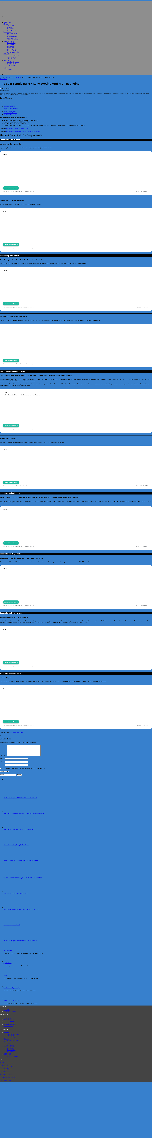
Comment (3, 755)
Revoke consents (8, 1026)
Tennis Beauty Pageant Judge (12, 988)
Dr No (5, 975)
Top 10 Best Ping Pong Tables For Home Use (19, 829)
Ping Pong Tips (11, 65)
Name (2, 758)
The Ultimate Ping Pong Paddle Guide (16, 845)
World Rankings (11, 38)
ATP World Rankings (6, 1063)
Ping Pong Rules (11, 63)
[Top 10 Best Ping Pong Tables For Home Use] (13, 827)
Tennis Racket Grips (12, 51)
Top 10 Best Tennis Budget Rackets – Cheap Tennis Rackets (23, 131)
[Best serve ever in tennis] (13, 923)
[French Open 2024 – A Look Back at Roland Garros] (13, 858)
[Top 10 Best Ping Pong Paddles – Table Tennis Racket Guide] (13, 811)
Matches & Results (12, 33)
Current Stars (10, 25)
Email (2, 761)
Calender (9, 35)
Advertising (7, 1010)
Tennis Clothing (11, 49)
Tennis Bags (10, 47)
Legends (9, 27)
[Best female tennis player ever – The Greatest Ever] (13, 907)
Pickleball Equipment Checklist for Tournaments (20, 798)
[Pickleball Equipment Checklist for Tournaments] (13, 796)
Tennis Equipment (9, 41)
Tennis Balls (10, 44)
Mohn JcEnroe (8, 950)
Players (6, 24)
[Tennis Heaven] (11, 13)
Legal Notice (7, 1018)
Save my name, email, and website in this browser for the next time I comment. (24, 768)
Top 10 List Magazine (6, 1074)
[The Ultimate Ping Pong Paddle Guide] (13, 843)
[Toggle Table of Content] (1, 102)
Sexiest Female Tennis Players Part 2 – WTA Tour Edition (23, 878)
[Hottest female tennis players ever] (13, 891)
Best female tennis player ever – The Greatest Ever (21, 909)
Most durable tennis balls (10, 114)
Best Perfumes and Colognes (8, 1077)
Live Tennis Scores (5, 1080)
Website (2, 765)
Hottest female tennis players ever (16, 894)
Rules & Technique (12, 39)
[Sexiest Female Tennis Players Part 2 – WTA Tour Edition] (13, 876)
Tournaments (7, 32)
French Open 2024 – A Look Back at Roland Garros (21, 861)
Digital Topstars (4, 1071)
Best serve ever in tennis (12, 925)
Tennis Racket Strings (13, 52)
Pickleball (6, 54)
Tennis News (7, 22)
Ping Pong (6, 60)
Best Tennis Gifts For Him (16, 732)
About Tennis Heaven (10, 1011)
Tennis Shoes (10, 46)
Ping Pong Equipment (13, 62)
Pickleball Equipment (13, 55)
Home (5, 21)
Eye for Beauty (8, 963)
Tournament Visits (12, 36)
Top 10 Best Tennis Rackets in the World (17, 128)
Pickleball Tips (11, 58)
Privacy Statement (9, 1019)
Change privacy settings (10, 1023)
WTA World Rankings (6, 1066)
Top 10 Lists (10, 28)
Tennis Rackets (11, 43)
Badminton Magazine (6, 1069)
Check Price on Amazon (11, 188)
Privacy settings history (10, 1024)
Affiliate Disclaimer (9, 1021)
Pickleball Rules (11, 57)
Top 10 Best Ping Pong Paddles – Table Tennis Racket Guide (24, 814)
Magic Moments (11, 30)
